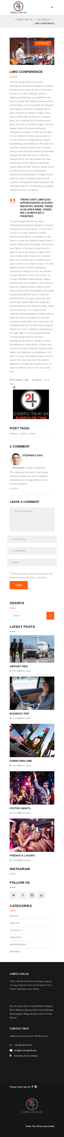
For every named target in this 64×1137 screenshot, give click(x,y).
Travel (33, 433)
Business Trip (19, 713)
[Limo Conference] (32, 51)
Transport (16, 937)
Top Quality (44, 20)
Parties (14, 916)
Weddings (15, 951)
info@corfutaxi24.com (25, 1050)
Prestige (14, 923)
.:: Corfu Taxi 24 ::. (24, 20)
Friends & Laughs (22, 855)
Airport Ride (19, 666)
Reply (16, 489)
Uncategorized (18, 944)
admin (38, 380)
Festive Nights (20, 808)
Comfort (14, 433)
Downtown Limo (21, 761)
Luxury (23, 433)
